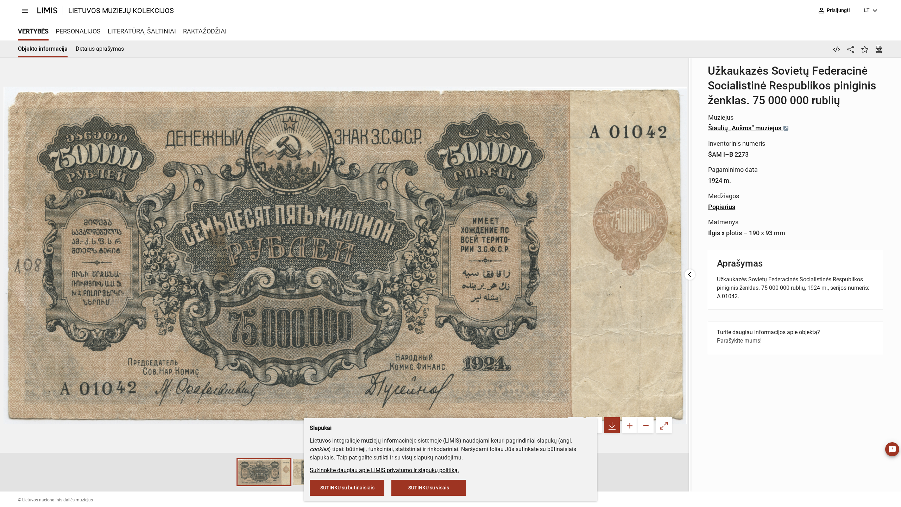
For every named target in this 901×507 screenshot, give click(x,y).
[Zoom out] (646, 425)
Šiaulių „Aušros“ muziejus (745, 128)
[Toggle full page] (664, 425)
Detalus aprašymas (100, 48)
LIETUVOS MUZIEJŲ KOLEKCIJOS (121, 10)
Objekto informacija (43, 48)
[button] (229, 472)
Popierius (721, 207)
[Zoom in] (630, 425)
